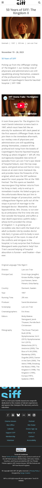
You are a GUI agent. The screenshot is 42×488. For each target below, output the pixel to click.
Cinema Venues (10, 421)
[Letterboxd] (34, 415)
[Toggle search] (39, 2)
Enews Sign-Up (31, 429)
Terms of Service (11, 457)
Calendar (10, 429)
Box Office (10, 425)
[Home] (11, 392)
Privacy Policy (34, 471)
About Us (31, 432)
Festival (31, 421)
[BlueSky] (18, 415)
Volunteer (10, 440)
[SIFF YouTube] (29, 415)
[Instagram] (13, 415)
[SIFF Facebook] (8, 415)
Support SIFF (10, 432)
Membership (10, 436)
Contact (31, 436)
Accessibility (31, 440)
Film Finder (32, 425)
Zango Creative (25, 473)
